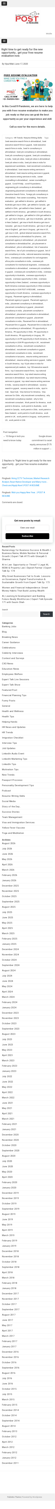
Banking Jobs (9, 626)
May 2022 (7, 1087)
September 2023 (10, 1028)
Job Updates (9, 748)
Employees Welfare (12, 674)
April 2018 (7, 1272)
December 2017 (10, 1293)
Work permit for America (35, 402)
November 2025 (10, 891)
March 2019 (8, 1235)
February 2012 (9, 1452)
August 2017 (9, 1314)
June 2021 (7, 1103)
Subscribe (27, 536)
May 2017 (7, 1325)
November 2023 (10, 1018)
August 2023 (9, 1034)
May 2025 (7, 922)
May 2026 (7, 859)
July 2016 (7, 1378)
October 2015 (9, 1389)
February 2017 (9, 1341)
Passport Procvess (12, 780)
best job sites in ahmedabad (38, 159)
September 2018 (10, 1267)
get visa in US (42, 229)
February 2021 (9, 1124)
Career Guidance (11, 642)
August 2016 (9, 1373)
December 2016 (10, 1352)
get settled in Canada (36, 205)
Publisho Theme (14, 1497)
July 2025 (7, 912)
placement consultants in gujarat (19, 318)
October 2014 (9, 1415)
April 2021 (7, 1113)
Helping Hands (9, 722)
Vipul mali (14, 392)
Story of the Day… (11, 806)
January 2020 (9, 1187)
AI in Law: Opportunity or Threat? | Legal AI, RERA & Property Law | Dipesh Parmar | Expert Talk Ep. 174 (26, 567)
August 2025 (9, 907)
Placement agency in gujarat (17, 300)
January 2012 (9, 1457)
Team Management (12, 817)
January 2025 (9, 944)
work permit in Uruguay (26, 417)
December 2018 (10, 1251)
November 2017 (10, 1299)
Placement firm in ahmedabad (35, 321)
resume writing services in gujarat (31, 360)
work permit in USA (17, 420)
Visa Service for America (30, 392)
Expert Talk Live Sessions (15, 679)
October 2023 (9, 1023)
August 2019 (9, 1214)
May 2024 (7, 986)
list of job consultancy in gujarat (30, 251)
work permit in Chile (29, 409)
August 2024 (9, 970)
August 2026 (9, 843)
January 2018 (9, 1288)
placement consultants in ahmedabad (33, 314)
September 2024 (10, 965)
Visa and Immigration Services (18, 822)
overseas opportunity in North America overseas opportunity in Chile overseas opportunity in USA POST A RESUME (27, 286)
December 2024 (10, 949)
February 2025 (9, 938)
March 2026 (8, 870)
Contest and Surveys (13, 658)
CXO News (7, 663)
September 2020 (10, 1150)
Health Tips (8, 716)
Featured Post (9, 690)
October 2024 (9, 960)
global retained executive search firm (35, 233)
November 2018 (10, 1256)
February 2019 (9, 1240)
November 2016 (10, 1357)
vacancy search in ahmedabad (25, 385)
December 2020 (10, 1134)
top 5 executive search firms (22, 371)
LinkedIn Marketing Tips (14, 759)
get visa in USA (11, 233)
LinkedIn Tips (9, 764)
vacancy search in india (30, 388)
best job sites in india (14, 162)
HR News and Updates (14, 727)
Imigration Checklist (12, 737)
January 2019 (9, 1246)
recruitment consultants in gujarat (31, 349)
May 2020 (7, 1171)
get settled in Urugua (14, 215)
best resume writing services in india (20, 177)
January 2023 (9, 1071)
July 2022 (7, 1076)
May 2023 (7, 1050)
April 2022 (7, 1092)
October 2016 (9, 1362)
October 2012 (9, 1436)
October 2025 (9, 896)
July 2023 (7, 1039)
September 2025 (10, 901)
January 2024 (9, 1007)
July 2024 (7, 975)
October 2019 (9, 1203)
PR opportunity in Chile (23, 332)
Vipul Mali (9, 64)
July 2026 (7, 848)
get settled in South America (39, 212)
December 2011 (10, 1463)
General (6, 706)
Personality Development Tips (18, 785)
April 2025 (7, 928)
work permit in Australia (31, 406)
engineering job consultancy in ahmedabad (23, 187)
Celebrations (9, 647)
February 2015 (9, 1405)
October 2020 (9, 1145)
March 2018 (8, 1277)
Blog (4, 631)
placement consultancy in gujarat (19, 307)
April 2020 (7, 1177)
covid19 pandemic (33, 184)
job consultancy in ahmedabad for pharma (23, 236)
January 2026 (9, 880)
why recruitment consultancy (33, 395)
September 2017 (10, 1309)
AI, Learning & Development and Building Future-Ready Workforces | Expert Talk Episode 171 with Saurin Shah (27, 599)
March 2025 (8, 933)
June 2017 (7, 1320)
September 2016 (10, 1367)
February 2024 (9, 1002)
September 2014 (10, 1420)
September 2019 (10, 1209)
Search (5, 610)
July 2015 (7, 1394)
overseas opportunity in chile (25, 279)
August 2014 (9, 1426)
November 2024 (10, 954)
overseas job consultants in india (28, 272)
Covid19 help (17, 184)
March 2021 (8, 1118)
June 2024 (7, 981)
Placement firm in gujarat (15, 325)
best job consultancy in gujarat (18, 155)
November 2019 (10, 1198)
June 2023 (7, 1044)
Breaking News (10, 637)
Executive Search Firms (15, 194)
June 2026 (7, 854)
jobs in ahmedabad (25, 247)
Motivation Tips (10, 769)
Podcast (6, 790)
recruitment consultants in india (18, 353)
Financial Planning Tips (14, 695)
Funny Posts (8, 700)
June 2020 (7, 1166)
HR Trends (18, 138)
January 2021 (9, 1129)
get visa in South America (24, 226)
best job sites (18, 159)
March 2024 (8, 997)
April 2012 (7, 1442)
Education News (10, 669)
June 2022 (7, 1081)
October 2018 (9, 1261)
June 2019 (7, 1219)
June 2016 (7, 1383)
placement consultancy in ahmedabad (27, 304)
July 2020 (7, 1161)
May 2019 (7, 1224)
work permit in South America (30, 413)
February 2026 (9, 875)
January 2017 (9, 1346)
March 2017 (8, 1336)
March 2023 (8, 1060)
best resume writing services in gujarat (33, 173)
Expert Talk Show (11, 684)
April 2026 (7, 864)
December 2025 (10, 885)
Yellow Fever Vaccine (13, 827)
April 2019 (7, 1230)
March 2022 (8, 1097)
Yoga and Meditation (13, 833)
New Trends (8, 774)
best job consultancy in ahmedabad (32, 152)
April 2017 (7, 1330)
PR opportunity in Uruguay (30, 335)
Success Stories (11, 812)
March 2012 (8, 1447)
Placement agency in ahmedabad (28, 296)
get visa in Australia (34, 219)
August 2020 (9, 1156)
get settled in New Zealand (30, 208)
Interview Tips (9, 743)
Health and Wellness (13, 711)
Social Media (9, 801)
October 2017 (9, 1304)
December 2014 (10, 1410)
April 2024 (7, 991)
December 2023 (10, 1013)
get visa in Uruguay (27, 229)
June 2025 (7, 917)
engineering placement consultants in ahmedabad (26, 191)
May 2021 (7, 1108)
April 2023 (7, 1055)
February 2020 (9, 1182)
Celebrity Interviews (12, 653)
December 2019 (10, 1193)
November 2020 (10, 1140)
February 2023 (9, 1066)
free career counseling (26, 198)
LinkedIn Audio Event (13, 753)
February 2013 (9, 1431)
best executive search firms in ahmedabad (23, 141)
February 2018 (9, 1283)
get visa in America (17, 219)
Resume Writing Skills (33, 138)
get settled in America (24, 201)
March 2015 (8, 1399)
